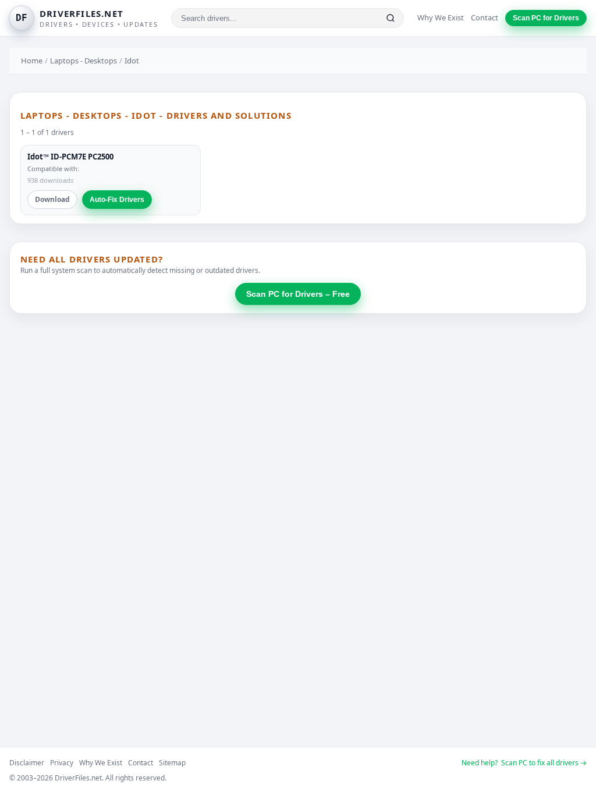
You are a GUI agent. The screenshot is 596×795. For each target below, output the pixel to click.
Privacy (61, 763)
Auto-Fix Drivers (117, 200)
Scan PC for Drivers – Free (298, 294)
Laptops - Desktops (83, 60)
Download (52, 199)
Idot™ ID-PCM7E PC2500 (70, 156)
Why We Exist (440, 17)
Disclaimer (26, 763)
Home (31, 60)
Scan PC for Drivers (546, 18)
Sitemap (172, 763)
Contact (484, 17)
